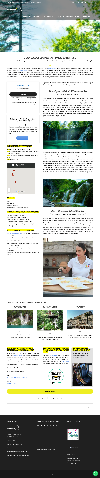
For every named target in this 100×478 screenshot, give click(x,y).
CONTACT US (85, 16)
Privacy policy (71, 463)
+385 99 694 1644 (36, 2)
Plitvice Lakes (52, 68)
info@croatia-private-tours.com (19, 2)
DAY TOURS (36, 16)
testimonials (53, 355)
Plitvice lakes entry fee (14, 234)
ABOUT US (69, 16)
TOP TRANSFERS (48, 16)
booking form (17, 356)
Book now (23, 94)
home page (65, 362)
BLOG (77, 16)
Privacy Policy (65, 474)
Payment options (72, 459)
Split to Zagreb (22, 70)
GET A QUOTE (60, 16)
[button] (95, 473)
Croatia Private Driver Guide (46, 449)
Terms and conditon (73, 461)
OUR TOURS (27, 16)
